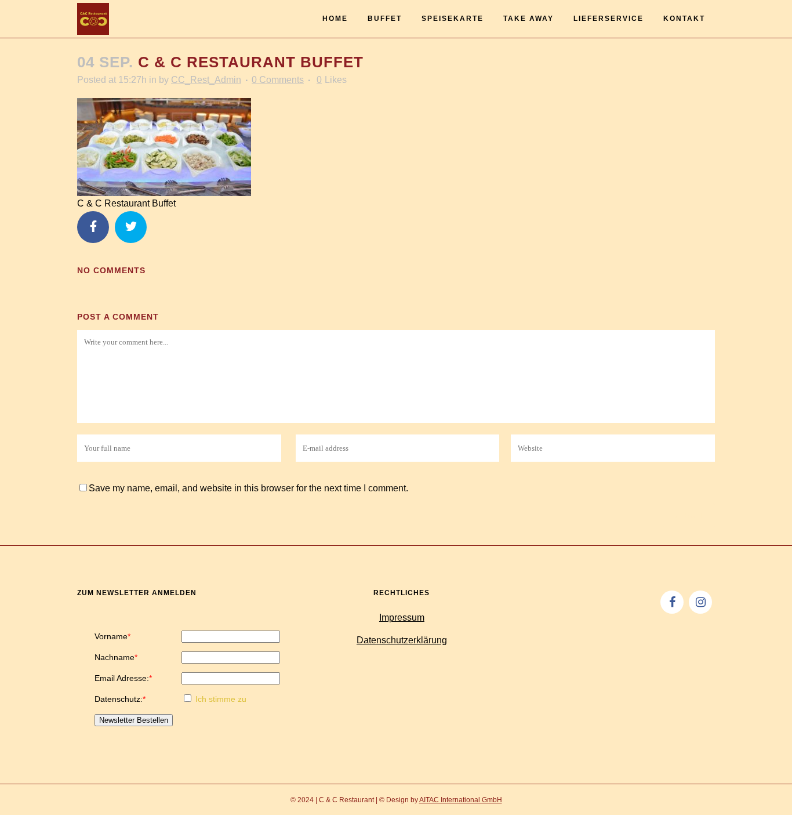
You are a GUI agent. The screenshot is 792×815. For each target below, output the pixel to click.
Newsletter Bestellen (133, 720)
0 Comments (278, 80)
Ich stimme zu (220, 699)
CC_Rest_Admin (206, 80)
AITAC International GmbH (460, 800)
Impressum (401, 617)
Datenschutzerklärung (402, 640)
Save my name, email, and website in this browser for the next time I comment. (248, 488)
